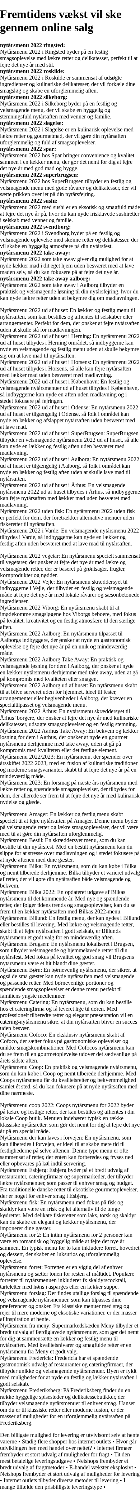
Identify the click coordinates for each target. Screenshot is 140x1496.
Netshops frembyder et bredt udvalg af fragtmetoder (64, 1464)
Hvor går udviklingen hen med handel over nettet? (68, 1444)
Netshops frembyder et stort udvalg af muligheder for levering (70, 1474)
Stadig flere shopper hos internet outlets (66, 1441)
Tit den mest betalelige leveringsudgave (65, 1457)
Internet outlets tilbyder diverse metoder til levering (61, 1480)
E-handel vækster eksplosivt (101, 1467)
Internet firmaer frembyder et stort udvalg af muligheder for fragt (66, 1451)
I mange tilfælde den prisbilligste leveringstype (62, 1483)
